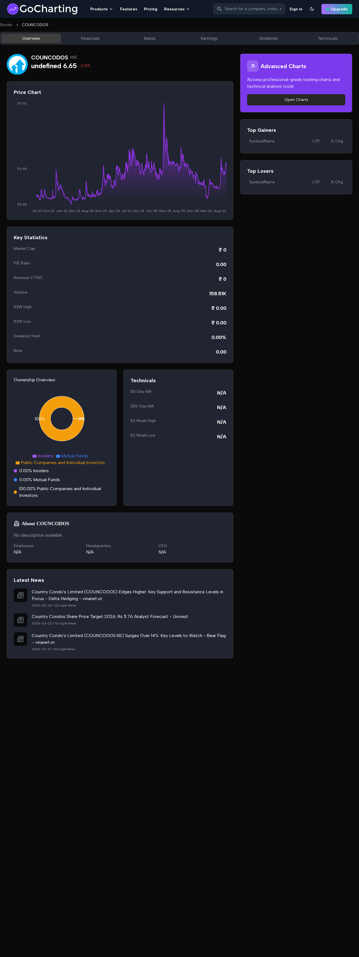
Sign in (295, 9)
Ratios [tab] (150, 38)
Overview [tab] (31, 38)
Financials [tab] (90, 38)
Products (99, 9)
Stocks (6, 24)
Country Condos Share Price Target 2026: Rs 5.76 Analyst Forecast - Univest (110, 616)
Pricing (150, 9)
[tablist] (179, 38)
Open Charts (296, 99)
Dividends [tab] (268, 38)
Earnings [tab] (209, 38)
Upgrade (339, 9)
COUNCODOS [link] (35, 24)
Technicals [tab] (328, 38)
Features (128, 9)
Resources (174, 9)
